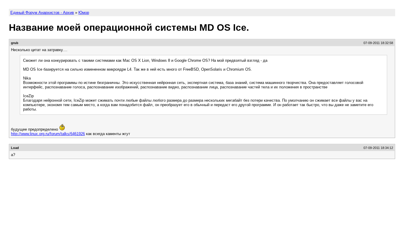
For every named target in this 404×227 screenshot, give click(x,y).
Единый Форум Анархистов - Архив (42, 12)
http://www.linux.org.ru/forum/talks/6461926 (48, 134)
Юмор (83, 12)
